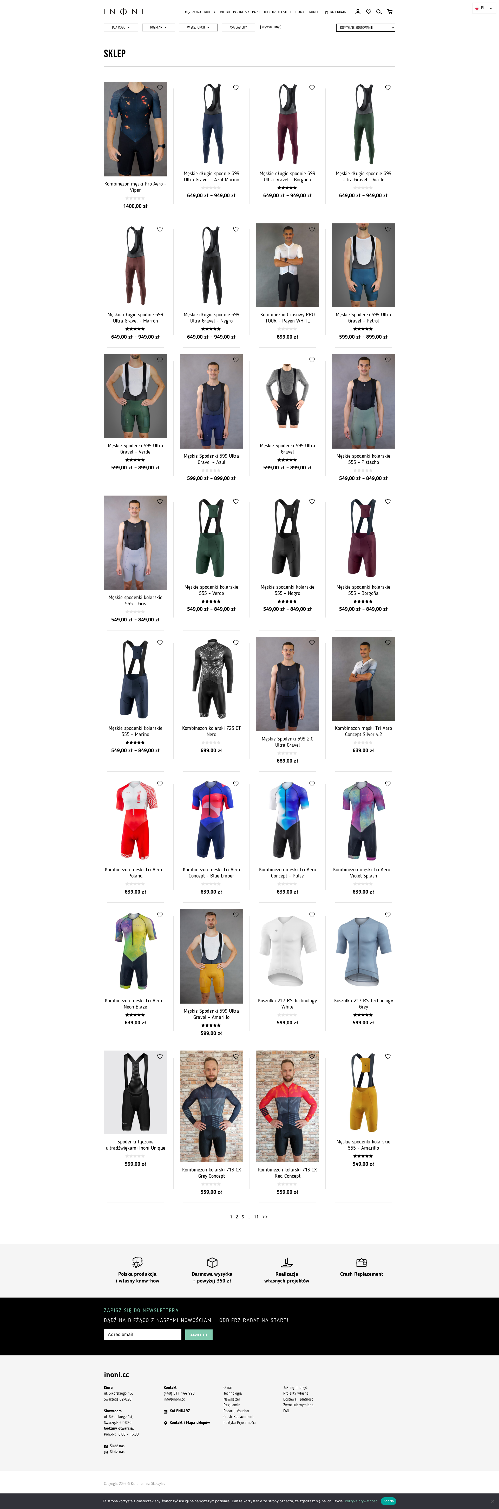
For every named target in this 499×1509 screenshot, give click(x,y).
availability (238, 27)
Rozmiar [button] (156, 27)
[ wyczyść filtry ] (270, 27)
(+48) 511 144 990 (179, 1394)
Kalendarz (338, 12)
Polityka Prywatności (240, 1423)
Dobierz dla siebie (278, 12)
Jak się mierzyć (295, 1388)
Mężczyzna (193, 12)
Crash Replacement (361, 1274)
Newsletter (232, 1400)
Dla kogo (118, 27)
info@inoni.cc (174, 1400)
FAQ (286, 1411)
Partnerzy (241, 12)
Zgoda (388, 1501)
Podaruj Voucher (237, 1411)
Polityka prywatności (361, 1501)
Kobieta (209, 12)
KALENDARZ (180, 1411)
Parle (256, 12)
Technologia (233, 1394)
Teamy (299, 12)
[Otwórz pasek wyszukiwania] (379, 12)
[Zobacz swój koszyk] (390, 12)
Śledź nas (117, 1446)
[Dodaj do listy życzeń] (161, 88)
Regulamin (232, 1405)
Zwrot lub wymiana (298, 1405)
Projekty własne (295, 1394)
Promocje (314, 12)
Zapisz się (199, 1335)
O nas (228, 1388)
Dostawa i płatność (298, 1400)
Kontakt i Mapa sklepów (190, 1423)
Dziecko (224, 12)
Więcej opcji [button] (196, 27)
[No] (492, 1501)
